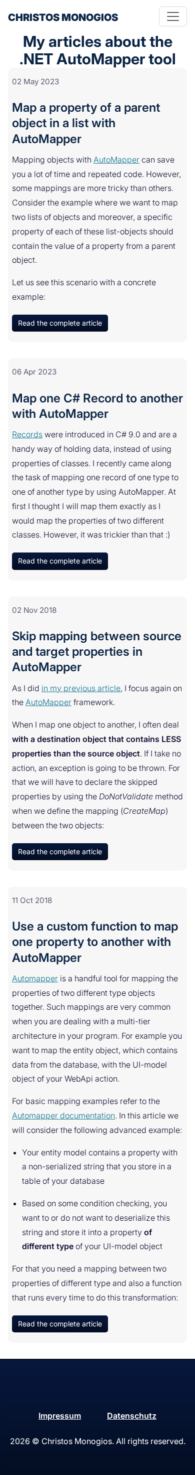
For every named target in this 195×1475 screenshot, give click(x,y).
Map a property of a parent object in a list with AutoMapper (86, 123)
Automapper (35, 978)
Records (27, 434)
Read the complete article (60, 323)
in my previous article (81, 688)
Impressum (59, 1416)
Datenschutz (131, 1416)
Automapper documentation (63, 1115)
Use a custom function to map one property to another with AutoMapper (95, 941)
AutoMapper (117, 160)
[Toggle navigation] (173, 16)
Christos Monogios (63, 17)
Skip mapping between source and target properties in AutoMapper (97, 651)
